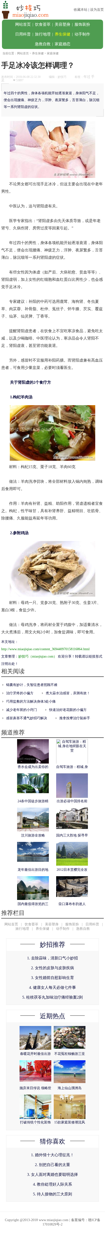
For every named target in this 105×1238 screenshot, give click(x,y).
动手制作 (82, 34)
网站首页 (23, 24)
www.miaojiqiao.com (53, 1220)
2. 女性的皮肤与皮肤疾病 (52, 968)
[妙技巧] (24, 18)
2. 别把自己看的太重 (52, 1165)
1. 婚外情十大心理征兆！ (52, 1155)
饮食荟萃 (43, 24)
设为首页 (97, 10)
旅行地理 (43, 34)
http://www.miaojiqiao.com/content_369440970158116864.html (45, 649)
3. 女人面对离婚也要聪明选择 (52, 1174)
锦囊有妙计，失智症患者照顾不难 (31, 685)
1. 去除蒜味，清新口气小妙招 (52, 958)
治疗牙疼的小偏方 (19, 693)
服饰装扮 (82, 24)
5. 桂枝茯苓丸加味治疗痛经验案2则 (52, 997)
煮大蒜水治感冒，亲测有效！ (68, 693)
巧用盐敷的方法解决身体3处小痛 (31, 701)
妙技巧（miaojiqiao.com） (37, 656)
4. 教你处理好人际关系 (52, 1184)
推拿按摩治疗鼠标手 (74, 718)
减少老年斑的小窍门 (21, 710)
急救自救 (43, 44)
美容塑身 (62, 24)
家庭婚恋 (62, 44)
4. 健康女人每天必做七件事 (52, 987)
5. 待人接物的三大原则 (52, 1194)
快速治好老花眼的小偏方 (68, 710)
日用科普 (23, 34)
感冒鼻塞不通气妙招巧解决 (26, 718)
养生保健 (62, 34)
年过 (87, 77)
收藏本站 (80, 10)
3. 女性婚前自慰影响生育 (52, 978)
